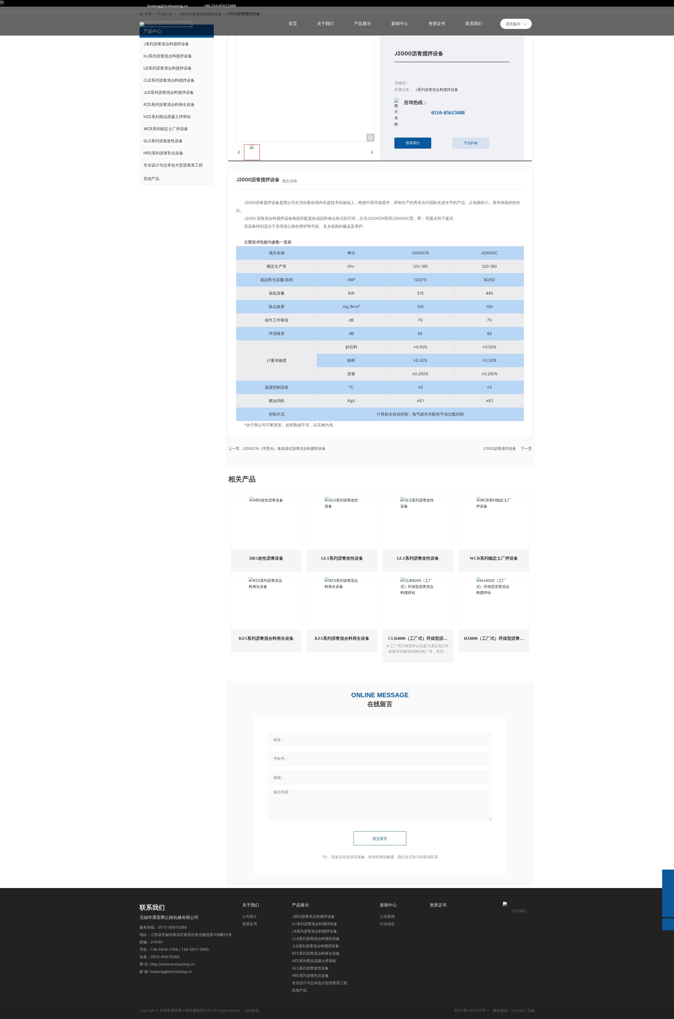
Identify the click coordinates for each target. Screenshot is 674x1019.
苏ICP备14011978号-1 (471, 1010)
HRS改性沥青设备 (266, 558)
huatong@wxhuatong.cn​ (167, 6)
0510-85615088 (448, 112)
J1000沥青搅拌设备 (499, 448)
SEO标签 (252, 1010)
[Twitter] (516, 5)
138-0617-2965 (195, 949)
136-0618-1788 (164, 949)
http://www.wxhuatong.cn (172, 964)
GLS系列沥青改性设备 (342, 558)
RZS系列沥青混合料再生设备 (266, 638)
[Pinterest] (532, 5)
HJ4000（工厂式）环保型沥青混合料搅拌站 (494, 640)
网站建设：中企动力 (509, 1010)
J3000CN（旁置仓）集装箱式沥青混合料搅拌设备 (283, 448)
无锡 (530, 1010)
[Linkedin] (508, 5)
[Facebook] (500, 5)
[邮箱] (668, 887)
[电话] (668, 899)
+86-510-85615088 (220, 6)
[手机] (668, 875)
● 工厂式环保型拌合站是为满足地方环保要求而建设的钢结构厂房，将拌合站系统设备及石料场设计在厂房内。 (418, 651)
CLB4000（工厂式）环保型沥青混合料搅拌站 (418, 640)
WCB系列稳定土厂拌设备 (494, 558)
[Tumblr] (524, 5)
